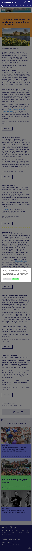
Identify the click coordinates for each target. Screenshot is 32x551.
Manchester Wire (9, 2)
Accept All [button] (15, 278)
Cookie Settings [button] (7, 278)
